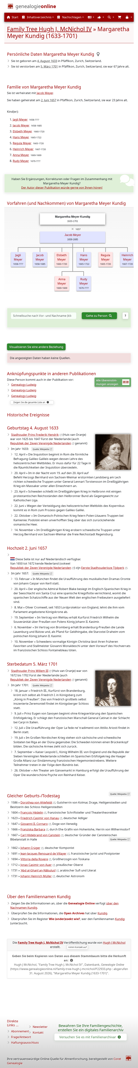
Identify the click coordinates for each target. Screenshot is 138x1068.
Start (14, 17)
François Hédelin (31, 812)
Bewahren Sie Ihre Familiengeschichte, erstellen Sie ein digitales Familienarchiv (90, 1028)
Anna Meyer (21, 155)
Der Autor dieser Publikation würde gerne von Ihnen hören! (61, 188)
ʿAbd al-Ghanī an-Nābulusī (38, 870)
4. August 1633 (47, 61)
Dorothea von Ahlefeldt (36, 802)
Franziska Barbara (32, 829)
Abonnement (20, 1031)
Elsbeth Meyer (22, 131)
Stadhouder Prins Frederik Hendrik (35, 435)
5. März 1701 (49, 66)
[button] (91, 17)
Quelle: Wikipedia (41, 449)
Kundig (102, 913)
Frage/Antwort (21, 1037)
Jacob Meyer (45, 93)
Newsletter (40, 1027)
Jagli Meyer (20, 119)
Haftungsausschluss (25, 1043)
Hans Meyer (21, 137)
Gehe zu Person (97, 316)
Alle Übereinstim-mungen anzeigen (107, 382)
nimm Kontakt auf (77, 947)
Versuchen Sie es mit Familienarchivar (88, 1037)
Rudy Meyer (21, 161)
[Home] (128, 1058)
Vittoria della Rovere (34, 859)
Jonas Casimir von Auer (36, 865)
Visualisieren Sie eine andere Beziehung (36, 347)
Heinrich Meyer (23, 149)
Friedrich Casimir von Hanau (39, 818)
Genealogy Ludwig (23, 385)
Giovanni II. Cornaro (34, 824)
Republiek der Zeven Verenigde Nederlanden (40, 443)
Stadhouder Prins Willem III (29, 671)
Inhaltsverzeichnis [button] (39, 17)
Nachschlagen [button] (71, 17)
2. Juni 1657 (48, 100)
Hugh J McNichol (114, 943)
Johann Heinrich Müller (36, 876)
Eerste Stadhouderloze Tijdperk (102, 568)
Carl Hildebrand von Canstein (40, 835)
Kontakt (38, 1032)
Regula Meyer (22, 143)
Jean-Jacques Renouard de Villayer (43, 854)
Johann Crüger (30, 848)
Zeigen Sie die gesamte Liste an (29, 402)
